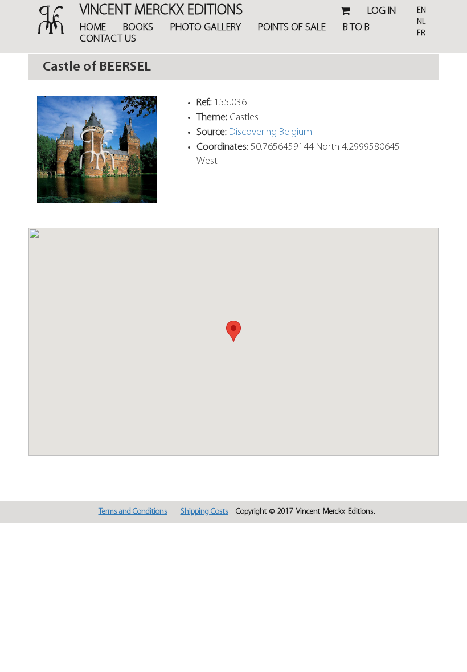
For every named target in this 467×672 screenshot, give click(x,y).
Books (138, 28)
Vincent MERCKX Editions (161, 11)
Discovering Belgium (270, 133)
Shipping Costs (204, 511)
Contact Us (108, 39)
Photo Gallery (205, 28)
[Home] (45, 19)
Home (93, 28)
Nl (421, 22)
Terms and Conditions (133, 511)
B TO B (356, 28)
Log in (381, 11)
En (421, 10)
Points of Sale (292, 28)
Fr (421, 33)
